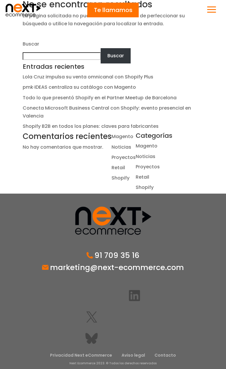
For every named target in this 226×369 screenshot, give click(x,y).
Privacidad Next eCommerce (81, 355)
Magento (122, 136)
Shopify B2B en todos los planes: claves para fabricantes (91, 126)
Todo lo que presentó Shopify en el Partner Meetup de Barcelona (100, 97)
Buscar (31, 44)
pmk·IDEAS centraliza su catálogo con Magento (79, 87)
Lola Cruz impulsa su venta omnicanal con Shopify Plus (88, 76)
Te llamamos (113, 10)
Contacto (165, 355)
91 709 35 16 (116, 256)
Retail (118, 167)
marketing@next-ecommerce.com (117, 268)
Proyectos (124, 157)
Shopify (120, 178)
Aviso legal (133, 355)
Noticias (121, 147)
